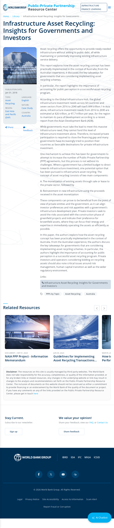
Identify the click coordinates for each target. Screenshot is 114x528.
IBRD (65, 457)
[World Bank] (32, 457)
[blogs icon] (75, 474)
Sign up (13, 431)
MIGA (87, 457)
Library (15, 16)
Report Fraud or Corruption (57, 506)
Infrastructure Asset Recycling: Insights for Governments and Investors (75, 284)
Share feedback (71, 431)
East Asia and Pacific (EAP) (10, 114)
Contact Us (102, 422)
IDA (73, 457)
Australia (26, 115)
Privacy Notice (32, 499)
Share (10, 127)
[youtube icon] (63, 474)
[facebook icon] (38, 474)
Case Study (27, 108)
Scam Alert (91, 499)
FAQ (91, 422)
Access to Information (72, 499)
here (36, 393)
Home (6, 16)
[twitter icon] (51, 474)
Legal (19, 499)
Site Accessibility (50, 499)
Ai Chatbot (101, 517)
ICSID (97, 457)
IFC (79, 457)
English (25, 100)
